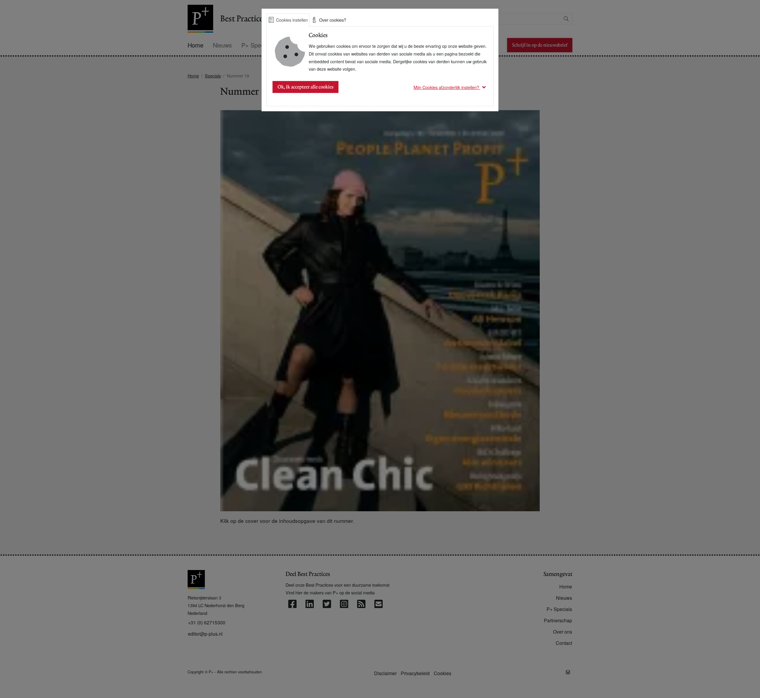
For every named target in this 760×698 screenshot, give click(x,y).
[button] (450, 87)
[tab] (287, 19)
